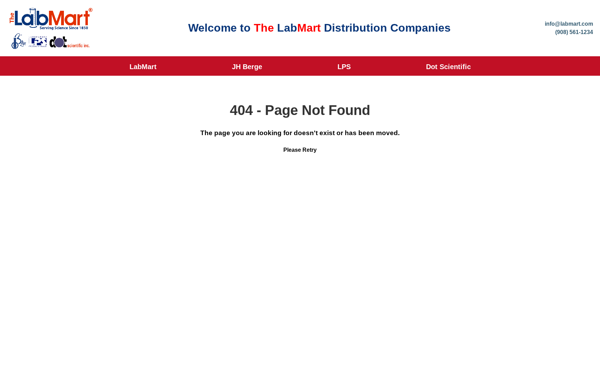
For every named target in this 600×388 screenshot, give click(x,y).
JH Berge (247, 67)
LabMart (143, 67)
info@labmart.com (569, 24)
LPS (344, 67)
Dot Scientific (448, 67)
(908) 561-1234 (574, 32)
